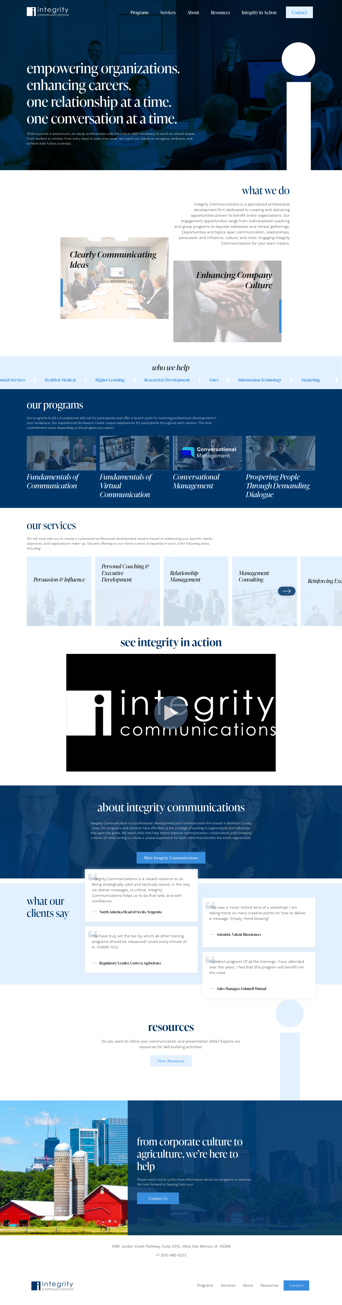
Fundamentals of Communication (52, 481)
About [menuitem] (248, 1285)
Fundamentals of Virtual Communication (125, 485)
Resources (220, 12)
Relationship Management (185, 576)
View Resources (170, 1061)
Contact (299, 12)
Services (168, 12)
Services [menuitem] (228, 1285)
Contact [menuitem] (296, 1285)
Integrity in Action (259, 12)
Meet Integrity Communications (171, 857)
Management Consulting (254, 576)
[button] (28, 591)
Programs (140, 12)
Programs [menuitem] (205, 1285)
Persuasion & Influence (59, 579)
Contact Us (158, 1198)
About (193, 12)
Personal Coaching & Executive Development (125, 573)
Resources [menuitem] (269, 1285)
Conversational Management (196, 481)
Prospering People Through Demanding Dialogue (278, 485)
